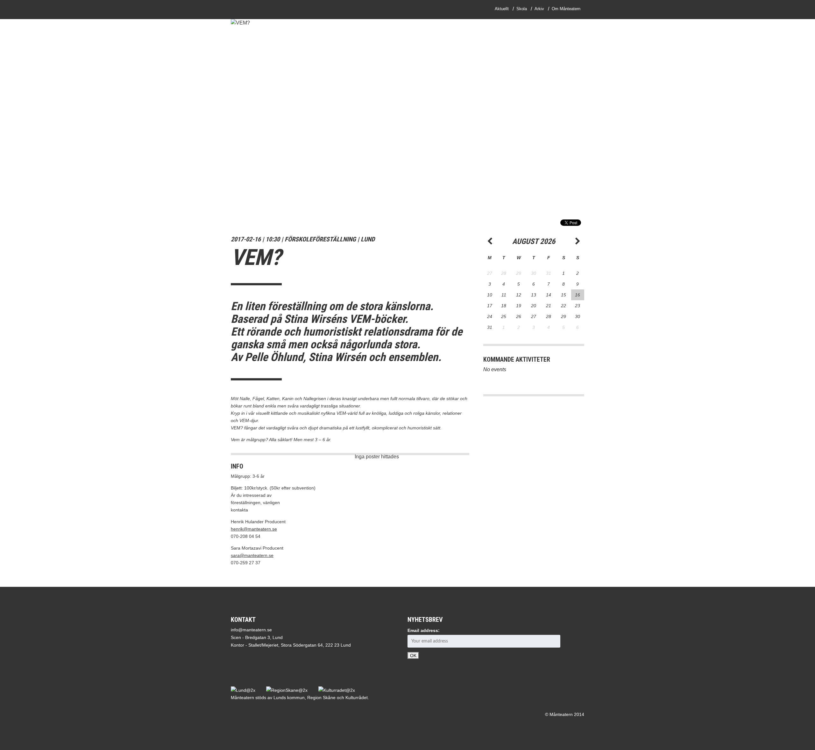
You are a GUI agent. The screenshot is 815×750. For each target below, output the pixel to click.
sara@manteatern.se (252, 555)
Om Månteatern (566, 8)
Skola (521, 8)
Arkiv (539, 8)
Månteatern (256, 9)
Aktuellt (502, 8)
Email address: (424, 630)
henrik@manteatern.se (254, 528)
